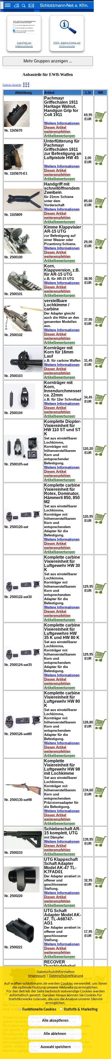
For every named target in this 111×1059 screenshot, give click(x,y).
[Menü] (6, 6)
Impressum (37, 976)
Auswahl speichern (56, 1047)
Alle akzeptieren (54, 1021)
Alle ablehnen (55, 1034)
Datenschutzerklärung (66, 976)
